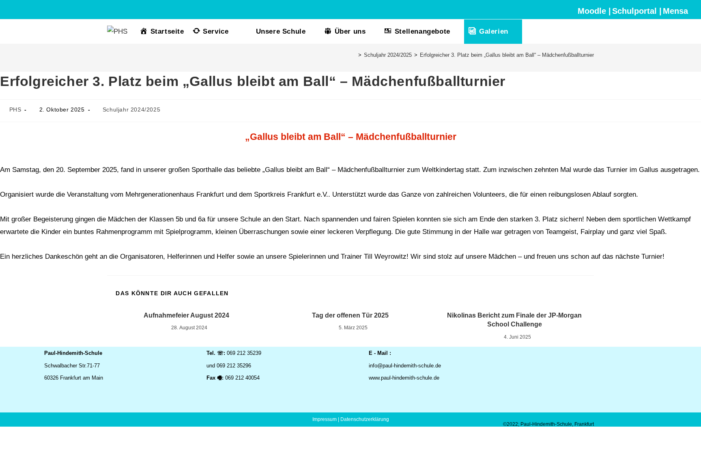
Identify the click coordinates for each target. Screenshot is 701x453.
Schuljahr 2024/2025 (131, 109)
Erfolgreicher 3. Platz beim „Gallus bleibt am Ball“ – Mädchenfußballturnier (507, 55)
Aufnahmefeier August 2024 (186, 315)
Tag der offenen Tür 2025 (350, 315)
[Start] (354, 55)
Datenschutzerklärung (364, 419)
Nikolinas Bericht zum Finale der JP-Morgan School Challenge (514, 320)
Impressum (324, 419)
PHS (15, 109)
